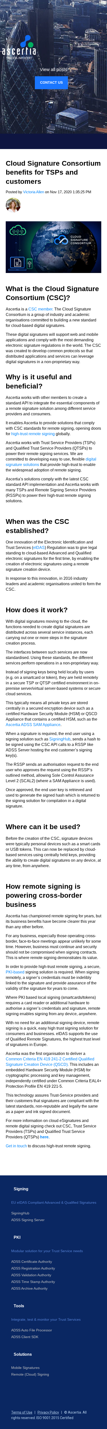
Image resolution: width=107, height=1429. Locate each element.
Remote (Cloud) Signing (30, 1374)
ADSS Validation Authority (31, 1275)
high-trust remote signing (33, 434)
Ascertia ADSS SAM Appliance (33, 725)
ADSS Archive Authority (29, 1288)
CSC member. (40, 309)
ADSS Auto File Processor (31, 1330)
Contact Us (51, 82)
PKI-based (15, 972)
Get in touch (17, 1146)
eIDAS (39, 547)
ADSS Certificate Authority (31, 1262)
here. (45, 1137)
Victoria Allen (33, 192)
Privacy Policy (48, 1412)
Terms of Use (21, 1412)
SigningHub (59, 739)
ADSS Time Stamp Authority (33, 1282)
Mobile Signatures (25, 1368)
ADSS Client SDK (24, 1337)
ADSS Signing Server (28, 1220)
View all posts (53, 69)
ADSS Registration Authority (33, 1268)
